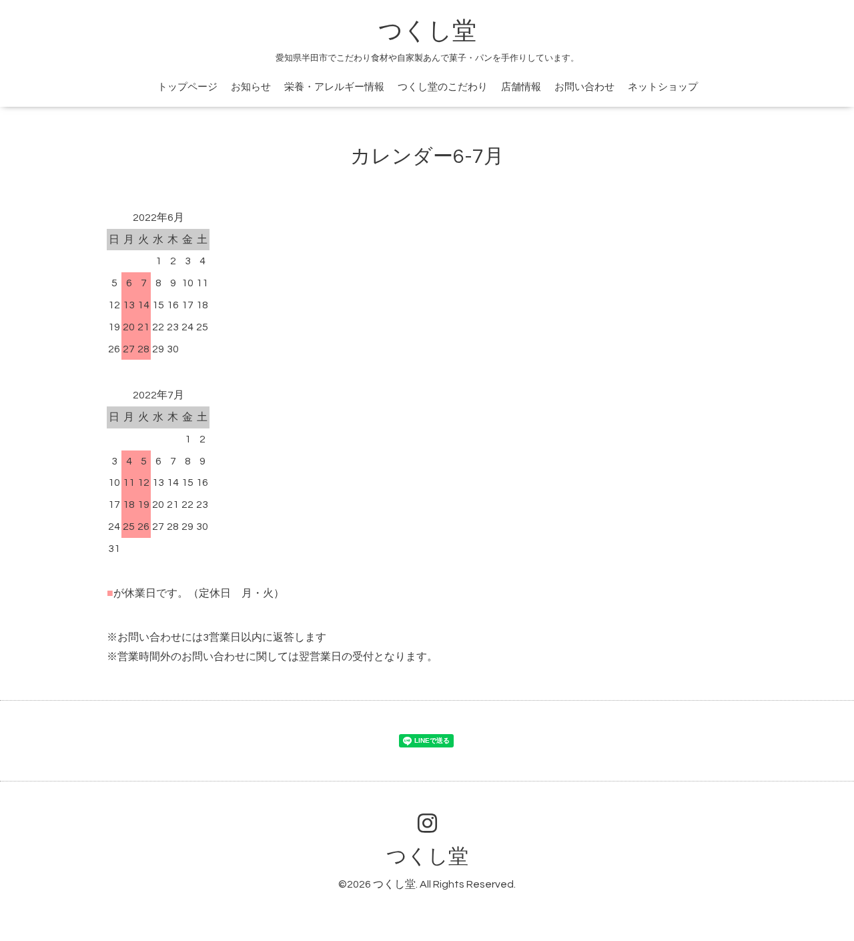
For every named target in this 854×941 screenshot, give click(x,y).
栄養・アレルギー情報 (334, 87)
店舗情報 (521, 87)
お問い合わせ (584, 87)
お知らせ (251, 87)
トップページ (187, 87)
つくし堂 (427, 31)
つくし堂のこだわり (443, 87)
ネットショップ (663, 87)
